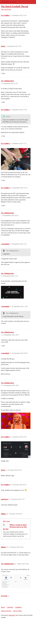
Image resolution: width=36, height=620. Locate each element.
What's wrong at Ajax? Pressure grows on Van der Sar (15, 527)
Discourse (12, 615)
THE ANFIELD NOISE (8, 2)
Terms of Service (6, 611)
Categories (10, 607)
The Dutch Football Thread (14, 6)
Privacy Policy (17, 611)
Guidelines (18, 607)
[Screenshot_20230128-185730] (16, 449)
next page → (5, 596)
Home (3, 607)
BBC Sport (6, 521)
